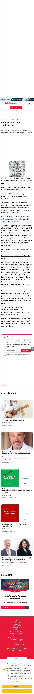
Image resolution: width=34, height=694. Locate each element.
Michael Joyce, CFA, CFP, (10, 562)
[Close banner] (32, 100)
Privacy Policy (17, 636)
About (17, 620)
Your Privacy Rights (17, 640)
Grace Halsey (7, 495)
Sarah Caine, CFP (22, 562)
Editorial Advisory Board (17, 628)
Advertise (17, 622)
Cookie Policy (28, 678)
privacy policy (6, 355)
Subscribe (25, 350)
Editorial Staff (17, 626)
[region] (17, 676)
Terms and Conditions (17, 632)
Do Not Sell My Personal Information (17, 638)
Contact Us (17, 624)
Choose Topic (15, 108)
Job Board (17, 630)
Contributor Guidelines (17, 634)
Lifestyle (4, 385)
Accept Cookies (17, 691)
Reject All (17, 686)
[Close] (32, 661)
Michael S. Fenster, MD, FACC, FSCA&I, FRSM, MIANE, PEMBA (15, 458)
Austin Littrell (8, 423)
